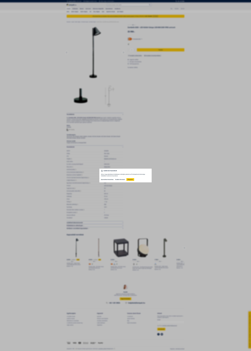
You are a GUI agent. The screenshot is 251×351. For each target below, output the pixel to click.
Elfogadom (130, 179)
